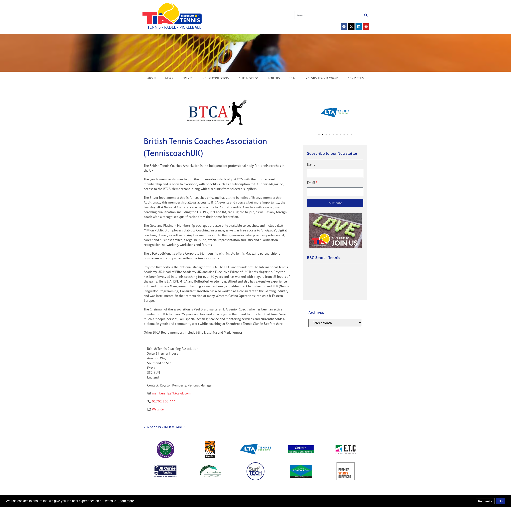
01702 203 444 (163, 401)
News (169, 78)
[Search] (366, 15)
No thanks (485, 501)
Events (187, 78)
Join (292, 78)
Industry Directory (215, 78)
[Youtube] (366, 26)
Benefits (274, 78)
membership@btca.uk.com (171, 393)
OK (501, 501)
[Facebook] (344, 26)
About (151, 78)
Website (158, 409)
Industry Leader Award (321, 78)
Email (311, 182)
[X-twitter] (351, 26)
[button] (319, 134)
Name (311, 164)
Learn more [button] (126, 501)
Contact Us (356, 78)
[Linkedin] (359, 26)
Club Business (248, 78)
